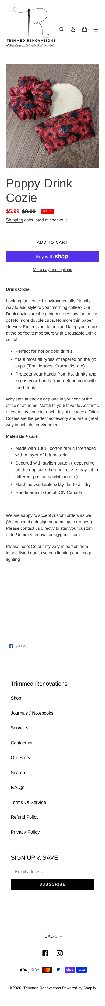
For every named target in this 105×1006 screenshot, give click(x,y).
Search (18, 772)
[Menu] (96, 29)
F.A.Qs (17, 787)
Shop (16, 698)
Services (20, 727)
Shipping (14, 220)
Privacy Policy (25, 832)
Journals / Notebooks (32, 713)
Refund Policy (25, 817)
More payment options (52, 269)
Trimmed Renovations (42, 988)
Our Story (20, 757)
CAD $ (50, 936)
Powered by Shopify (79, 988)
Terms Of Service (28, 802)
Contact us (22, 742)
